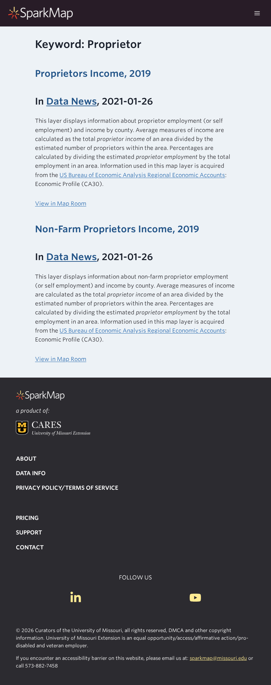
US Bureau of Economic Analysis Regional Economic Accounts (142, 175)
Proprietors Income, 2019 (93, 73)
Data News (71, 101)
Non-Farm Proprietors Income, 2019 (117, 229)
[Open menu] (257, 13)
